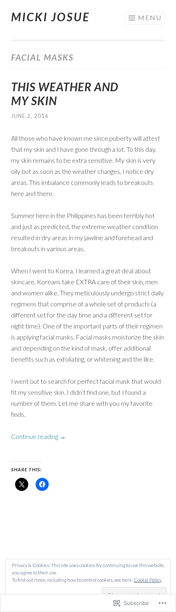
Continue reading (38, 436)
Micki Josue (50, 17)
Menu (150, 17)
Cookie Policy (148, 580)
